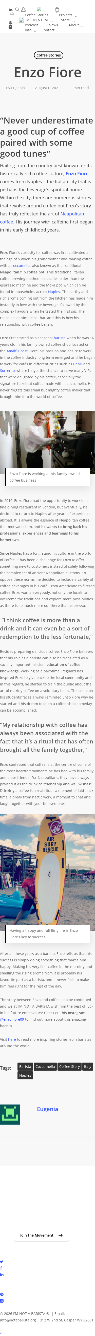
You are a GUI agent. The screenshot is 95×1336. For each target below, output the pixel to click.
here (12, 1039)
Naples (25, 1075)
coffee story (69, 1066)
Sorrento (7, 370)
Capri (77, 364)
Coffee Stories (48, 55)
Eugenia (18, 87)
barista (60, 337)
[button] (41, 1235)
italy (87, 1066)
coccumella (45, 1066)
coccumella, (21, 265)
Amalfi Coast (17, 350)
